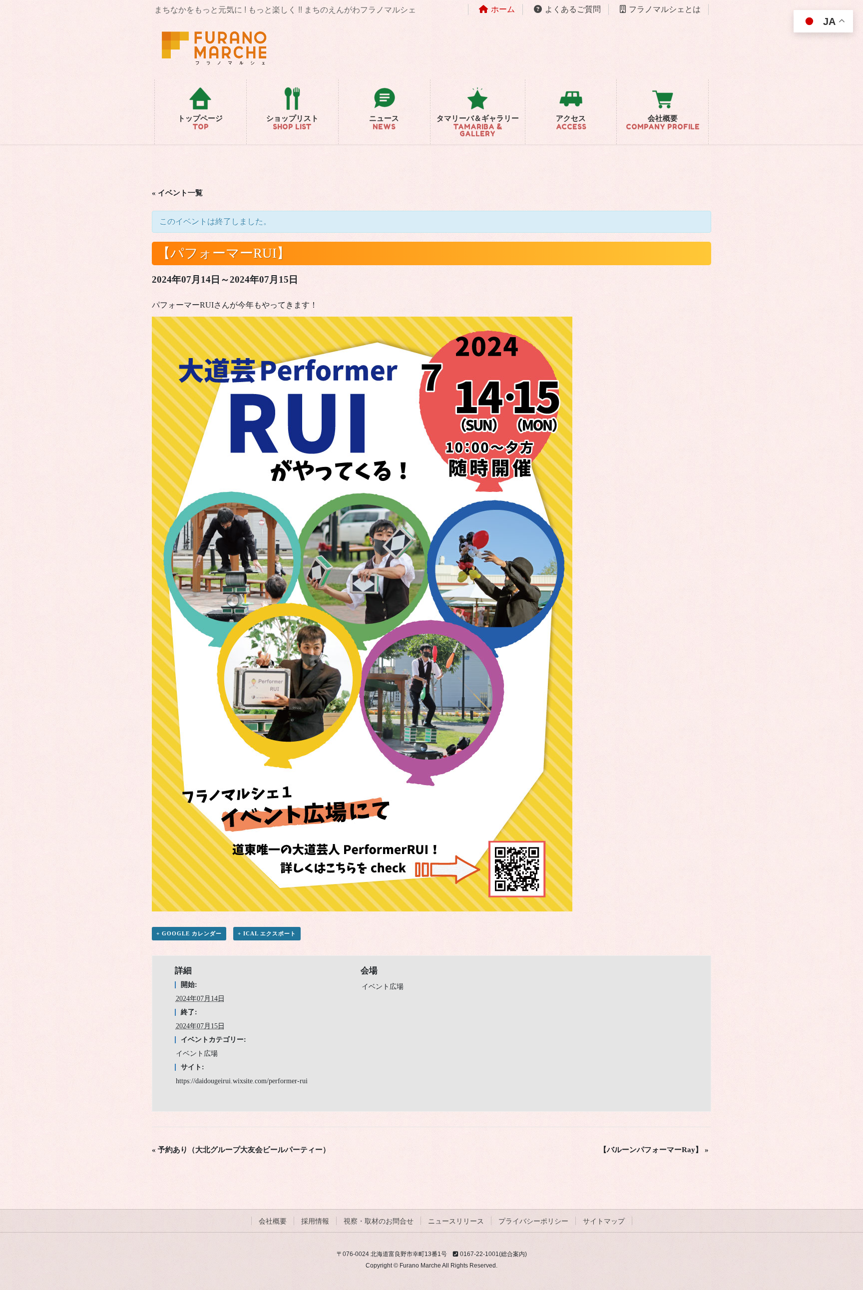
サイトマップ (604, 1221)
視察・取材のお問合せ (379, 1221)
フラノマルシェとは (665, 9)
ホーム (503, 9)
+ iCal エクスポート (267, 933)
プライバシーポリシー (533, 1221)
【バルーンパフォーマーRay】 (654, 1150)
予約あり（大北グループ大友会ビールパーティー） (241, 1150)
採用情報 (315, 1221)
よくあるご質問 (573, 9)
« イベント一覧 (177, 193)
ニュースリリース (456, 1221)
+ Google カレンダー (189, 933)
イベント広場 (197, 1053)
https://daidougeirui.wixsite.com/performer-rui (242, 1081)
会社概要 (273, 1221)
